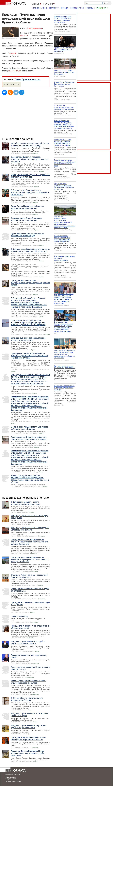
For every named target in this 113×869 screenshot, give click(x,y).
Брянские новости (34, 28)
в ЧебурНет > (102, 8)
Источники (54, 8)
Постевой (12, 53)
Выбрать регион (11, 779)
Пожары (89, 8)
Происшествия (77, 8)
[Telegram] (16, 92)
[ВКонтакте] (4, 92)
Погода (64, 8)
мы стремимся (14, 71)
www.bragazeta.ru (11, 38)
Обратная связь (11, 777)
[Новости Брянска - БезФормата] (13, 3)
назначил (24, 36)
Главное (35, 8)
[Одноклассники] (10, 92)
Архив (44, 8)
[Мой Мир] (21, 92)
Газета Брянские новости (27, 79)
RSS (19, 781)
